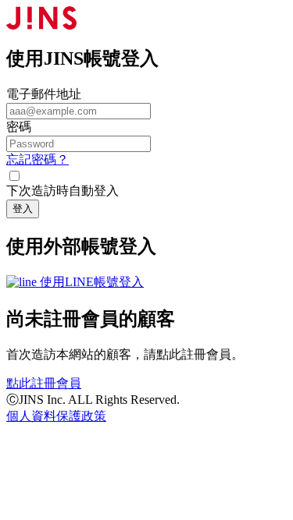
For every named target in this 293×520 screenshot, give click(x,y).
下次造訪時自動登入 (62, 190)
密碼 (18, 126)
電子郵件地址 (43, 94)
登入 (23, 208)
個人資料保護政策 (56, 416)
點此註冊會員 (43, 383)
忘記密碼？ (37, 159)
